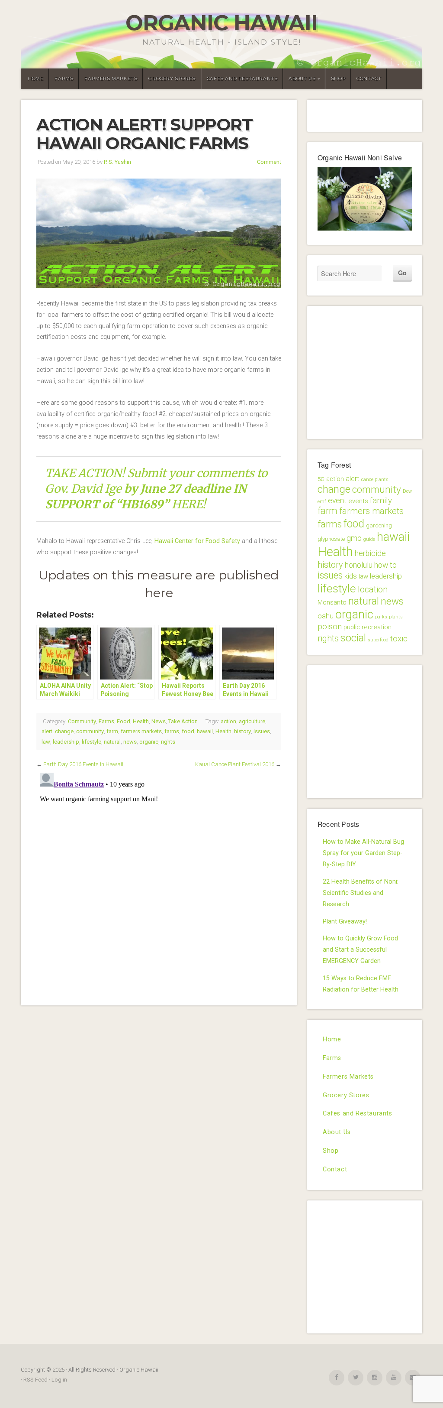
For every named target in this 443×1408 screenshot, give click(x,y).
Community (82, 721)
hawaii (205, 731)
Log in (59, 1379)
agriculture (252, 721)
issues (262, 731)
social (353, 638)
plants (396, 617)
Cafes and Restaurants (242, 78)
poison (330, 626)
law (46, 741)
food (188, 731)
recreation (377, 627)
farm (112, 731)
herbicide (370, 553)
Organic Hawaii (221, 23)
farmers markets (141, 731)
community (90, 731)
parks (381, 617)
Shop (338, 78)
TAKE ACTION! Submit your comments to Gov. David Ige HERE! (156, 489)
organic (148, 741)
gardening (379, 525)
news (130, 741)
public (351, 627)
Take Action (183, 721)
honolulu (358, 565)
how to (385, 565)
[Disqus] (158, 877)
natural (112, 741)
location (373, 589)
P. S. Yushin (117, 162)
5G (321, 479)
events (358, 501)
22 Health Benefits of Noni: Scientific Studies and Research (360, 893)
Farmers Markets (110, 78)
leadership (66, 741)
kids (350, 576)
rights (168, 741)
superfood (378, 640)
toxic (399, 639)
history (242, 731)
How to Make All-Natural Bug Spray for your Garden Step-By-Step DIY (363, 853)
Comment (269, 162)
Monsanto (332, 602)
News (158, 721)
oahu (326, 616)
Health (141, 721)
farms (171, 731)
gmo (354, 538)
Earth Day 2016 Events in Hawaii (83, 764)
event (337, 500)
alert (47, 731)
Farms (64, 78)
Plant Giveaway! (345, 921)
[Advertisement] (380, 370)
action (228, 721)
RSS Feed (35, 1379)
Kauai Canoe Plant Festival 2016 (234, 764)
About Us (302, 78)
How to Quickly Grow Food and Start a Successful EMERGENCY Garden (360, 950)
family (381, 500)
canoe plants (374, 479)
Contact (368, 78)
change (64, 731)
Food (123, 721)
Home (35, 78)
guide (369, 539)
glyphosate (331, 539)
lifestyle (91, 741)
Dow (407, 491)
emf (322, 501)
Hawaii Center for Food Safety (197, 541)
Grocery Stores (171, 78)
